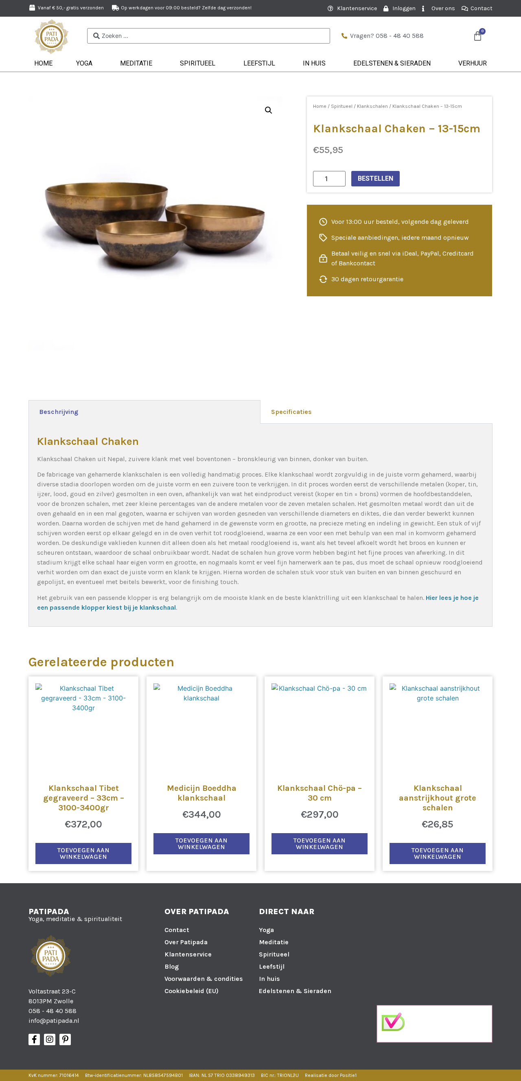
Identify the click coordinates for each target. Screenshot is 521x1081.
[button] (268, 110)
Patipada (48, 911)
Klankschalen (372, 106)
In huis (314, 63)
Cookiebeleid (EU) (191, 991)
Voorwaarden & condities (203, 979)
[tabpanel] (260, 525)
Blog (171, 966)
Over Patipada (186, 942)
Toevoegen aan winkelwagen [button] (83, 853)
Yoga (84, 63)
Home (43, 63)
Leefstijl (259, 63)
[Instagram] (49, 1039)
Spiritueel (197, 63)
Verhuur (472, 63)
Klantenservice (188, 954)
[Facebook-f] (34, 1039)
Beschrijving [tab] (58, 412)
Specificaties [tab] (291, 412)
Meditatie (136, 63)
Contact (176, 930)
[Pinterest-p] (65, 1039)
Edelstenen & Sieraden (392, 63)
